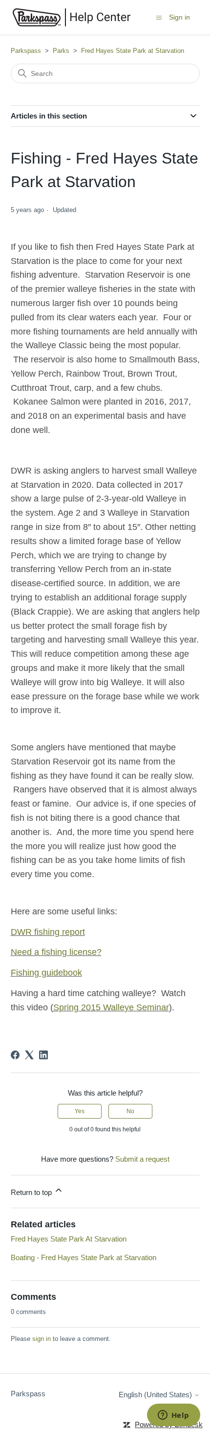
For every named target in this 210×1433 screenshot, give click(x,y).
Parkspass (26, 50)
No (130, 1111)
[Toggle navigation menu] (159, 17)
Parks (61, 50)
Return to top (32, 1192)
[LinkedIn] (43, 1055)
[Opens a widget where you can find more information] (173, 1416)
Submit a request (142, 1159)
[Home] (72, 17)
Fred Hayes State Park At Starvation (68, 1239)
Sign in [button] (179, 17)
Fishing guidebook (46, 973)
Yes (79, 1111)
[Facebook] (15, 1055)
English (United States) (156, 1394)
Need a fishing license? (56, 952)
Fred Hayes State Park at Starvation (132, 50)
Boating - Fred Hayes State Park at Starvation (83, 1257)
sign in (41, 1338)
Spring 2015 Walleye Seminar (111, 1007)
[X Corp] (29, 1055)
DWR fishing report (48, 932)
